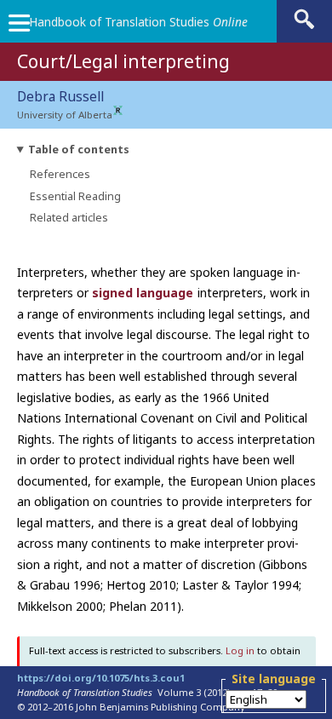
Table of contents (78, 149)
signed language (142, 293)
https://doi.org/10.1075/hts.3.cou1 (101, 677)
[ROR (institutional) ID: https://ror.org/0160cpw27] (118, 111)
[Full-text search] (304, 28)
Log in (240, 650)
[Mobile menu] (18, 27)
